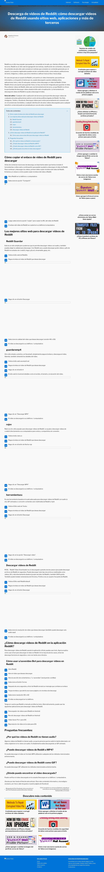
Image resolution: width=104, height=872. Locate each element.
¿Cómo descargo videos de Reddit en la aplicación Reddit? (27, 132)
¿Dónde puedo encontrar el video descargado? (27, 148)
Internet (68, 2)
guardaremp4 (17, 122)
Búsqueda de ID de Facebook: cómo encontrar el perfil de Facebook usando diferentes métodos (19, 789)
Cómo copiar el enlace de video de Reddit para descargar (27, 114)
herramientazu (17, 127)
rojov (14, 124)
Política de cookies (42, 863)
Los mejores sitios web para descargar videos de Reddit (26, 116)
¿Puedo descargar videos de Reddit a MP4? (26, 143)
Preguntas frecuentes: (16, 138)
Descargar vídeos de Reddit (21, 130)
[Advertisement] (37, 50)
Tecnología (85, 2)
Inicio (38, 861)
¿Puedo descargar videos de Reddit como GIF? (27, 146)
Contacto (39, 867)
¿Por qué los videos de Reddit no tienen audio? (26, 141)
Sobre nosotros (41, 865)
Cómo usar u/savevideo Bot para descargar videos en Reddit (31, 135)
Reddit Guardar (17, 119)
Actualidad (95, 2)
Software (76, 2)
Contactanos (71, 867)
